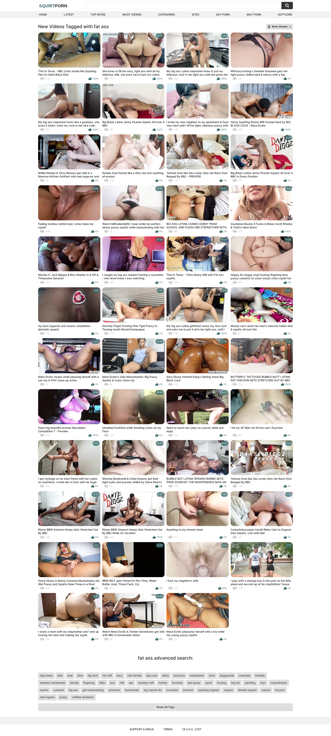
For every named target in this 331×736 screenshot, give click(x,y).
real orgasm (47, 697)
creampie (244, 675)
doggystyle (227, 675)
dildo (102, 682)
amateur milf (146, 682)
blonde (74, 682)
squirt (208, 682)
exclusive (172, 690)
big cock (151, 675)
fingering (88, 682)
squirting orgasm (208, 690)
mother (162, 682)
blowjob (260, 675)
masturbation (278, 682)
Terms (168, 729)
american (114, 690)
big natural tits (153, 690)
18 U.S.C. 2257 (191, 729)
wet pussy (194, 682)
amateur (188, 690)
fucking (221, 682)
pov (112, 682)
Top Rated (98, 14)
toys (263, 682)
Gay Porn (223, 14)
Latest (69, 14)
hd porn (280, 690)
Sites (195, 14)
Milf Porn (254, 14)
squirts (44, 690)
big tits (235, 682)
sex (131, 682)
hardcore (179, 675)
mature (265, 690)
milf (122, 682)
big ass (73, 690)
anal (70, 675)
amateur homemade (52, 682)
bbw (80, 675)
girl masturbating (93, 690)
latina (165, 675)
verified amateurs (83, 697)
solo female (134, 675)
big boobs (46, 675)
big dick (93, 675)
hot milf (107, 675)
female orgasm (247, 690)
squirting (250, 682)
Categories (166, 14)
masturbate (197, 675)
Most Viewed (132, 14)
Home (43, 14)
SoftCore (285, 14)
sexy (120, 675)
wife (60, 675)
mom (212, 675)
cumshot (58, 690)
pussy (63, 697)
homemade (132, 690)
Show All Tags (165, 707)
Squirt (53, 5)
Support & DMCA (142, 729)
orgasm (228, 690)
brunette (177, 682)
